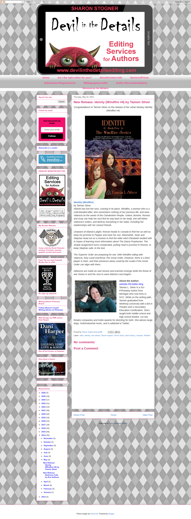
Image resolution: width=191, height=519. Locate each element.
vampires (139, 335)
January (47, 492)
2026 (43, 393)
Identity (87, 335)
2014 (43, 435)
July (46, 452)
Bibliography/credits (96, 83)
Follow (52, 136)
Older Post (147, 415)
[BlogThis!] (111, 332)
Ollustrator (94, 514)
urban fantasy (130, 335)
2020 (43, 414)
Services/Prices (139, 77)
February (48, 489)
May (46, 460)
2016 (43, 428)
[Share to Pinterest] (119, 332)
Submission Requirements (60, 83)
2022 (43, 407)
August (47, 449)
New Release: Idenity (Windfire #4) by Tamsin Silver (51, 466)
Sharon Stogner (107, 335)
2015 (43, 432)
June (46, 456)
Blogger (111, 514)
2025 (43, 396)
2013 (43, 497)
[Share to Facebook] (116, 332)
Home (46, 77)
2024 (43, 400)
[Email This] (109, 332)
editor (82, 335)
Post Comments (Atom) (118, 423)
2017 (43, 425)
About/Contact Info (111, 77)
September (49, 445)
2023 (43, 403)
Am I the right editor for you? (75, 77)
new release (95, 335)
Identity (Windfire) (84, 202)
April (46, 482)
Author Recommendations (131, 83)
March (47, 485)
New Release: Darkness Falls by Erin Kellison (51, 475)
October (47, 442)
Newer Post (79, 415)
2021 (43, 410)
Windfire (147, 335)
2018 (43, 421)
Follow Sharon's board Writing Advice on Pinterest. (51, 309)
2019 (43, 417)
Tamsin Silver (119, 335)
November (48, 438)
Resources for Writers (95, 88)
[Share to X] (114, 332)
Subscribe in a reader (48, 148)
